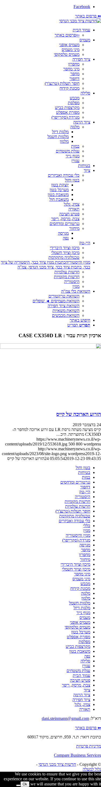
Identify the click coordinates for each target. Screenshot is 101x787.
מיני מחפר (82, 574)
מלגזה (85, 593)
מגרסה (84, 545)
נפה (87, 656)
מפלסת (84, 641)
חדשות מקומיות (77, 501)
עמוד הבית (81, 675)
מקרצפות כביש (78, 646)
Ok (25, 784)
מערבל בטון (80, 632)
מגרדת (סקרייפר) (76, 540)
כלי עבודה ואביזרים (74, 520)
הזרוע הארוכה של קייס (78, 414)
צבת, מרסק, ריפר (76, 685)
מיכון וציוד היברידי (75, 564)
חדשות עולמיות (77, 506)
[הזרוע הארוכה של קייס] (50, 347)
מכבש (85, 583)
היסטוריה (82, 496)
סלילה (85, 661)
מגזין (86, 530)
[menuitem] (45, 33)
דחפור (85, 487)
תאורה (84, 709)
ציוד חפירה (81, 699)
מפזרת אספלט (78, 636)
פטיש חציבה (80, 680)
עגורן (86, 665)
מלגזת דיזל (82, 607)
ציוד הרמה (81, 694)
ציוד (87, 690)
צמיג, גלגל (82, 704)
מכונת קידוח (80, 588)
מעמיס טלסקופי (77, 627)
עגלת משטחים (78, 670)
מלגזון (85, 598)
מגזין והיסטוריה (78, 535)
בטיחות (84, 472)
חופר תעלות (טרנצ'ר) (72, 511)
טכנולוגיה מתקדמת (74, 516)
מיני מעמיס (81, 578)
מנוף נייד (83, 612)
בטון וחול (83, 467)
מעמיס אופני (80, 622)
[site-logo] (80, 21)
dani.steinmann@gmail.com (65, 718)
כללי (86, 525)
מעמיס (84, 617)
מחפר (85, 549)
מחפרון (84, 554)
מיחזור (85, 559)
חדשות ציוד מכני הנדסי (57, 764)
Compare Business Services (77, 755)
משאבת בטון (79, 651)
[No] (18, 785)
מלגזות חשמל (79, 603)
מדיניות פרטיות (88, 746)
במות (86, 477)
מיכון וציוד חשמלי (76, 569)
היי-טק (84, 491)
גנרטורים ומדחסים (75, 482)
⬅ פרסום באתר (88, 16)
